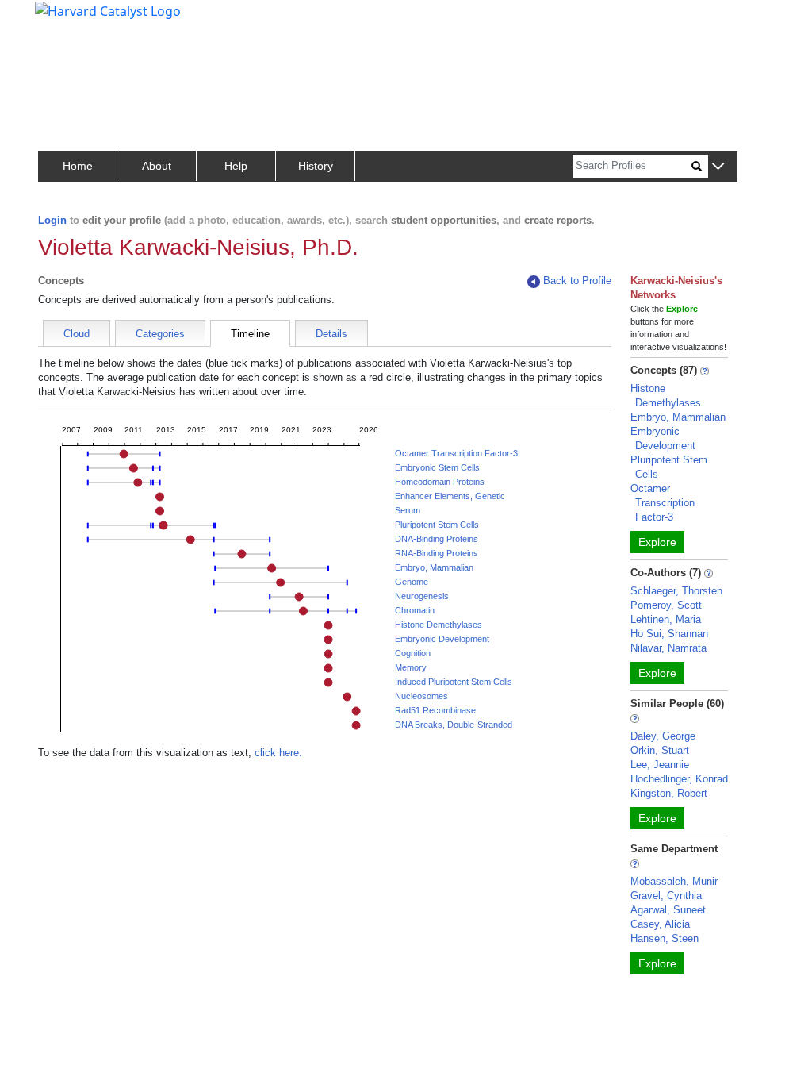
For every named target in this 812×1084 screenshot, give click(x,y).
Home (78, 166)
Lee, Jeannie (659, 765)
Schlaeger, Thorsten (676, 591)
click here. (278, 753)
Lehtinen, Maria (665, 619)
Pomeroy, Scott (666, 605)
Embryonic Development (442, 639)
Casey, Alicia (660, 924)
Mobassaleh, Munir (674, 881)
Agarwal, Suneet (668, 910)
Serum (407, 510)
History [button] (315, 166)
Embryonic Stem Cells (437, 467)
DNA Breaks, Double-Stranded (453, 724)
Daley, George (662, 736)
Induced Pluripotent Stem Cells (453, 681)
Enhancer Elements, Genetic (450, 496)
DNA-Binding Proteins (436, 539)
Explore (657, 542)
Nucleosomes (421, 696)
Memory (411, 667)
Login (52, 220)
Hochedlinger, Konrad (679, 779)
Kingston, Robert (668, 793)
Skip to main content (66, 19)
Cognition (413, 653)
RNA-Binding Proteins (436, 553)
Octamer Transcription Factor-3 (456, 453)
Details (331, 334)
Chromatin (415, 610)
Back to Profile (577, 280)
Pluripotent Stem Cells (437, 524)
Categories (160, 334)
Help (235, 166)
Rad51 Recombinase (435, 710)
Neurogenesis (422, 596)
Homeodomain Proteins (440, 481)
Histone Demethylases (438, 624)
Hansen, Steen (664, 938)
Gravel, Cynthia (666, 895)
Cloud (76, 334)
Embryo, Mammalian (434, 567)
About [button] (156, 166)
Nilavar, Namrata (668, 648)
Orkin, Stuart (659, 750)
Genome (411, 581)
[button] (718, 167)
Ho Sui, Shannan (669, 634)
